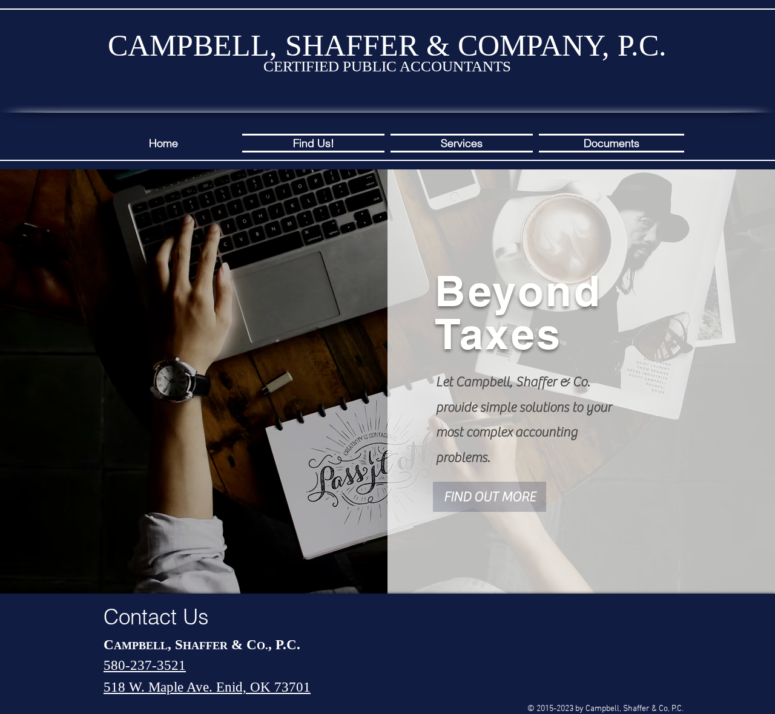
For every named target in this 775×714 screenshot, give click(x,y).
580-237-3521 (145, 665)
